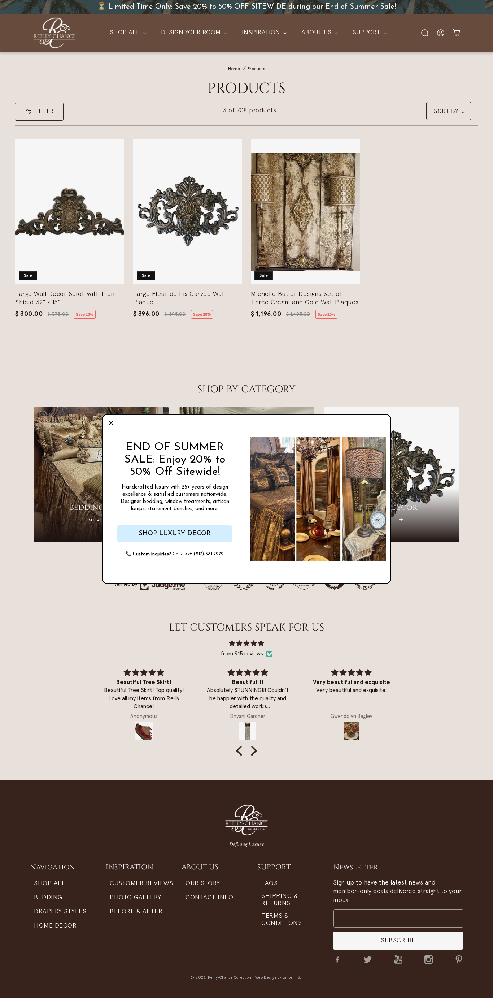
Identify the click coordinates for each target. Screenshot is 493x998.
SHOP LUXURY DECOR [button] (175, 533)
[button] (111, 423)
